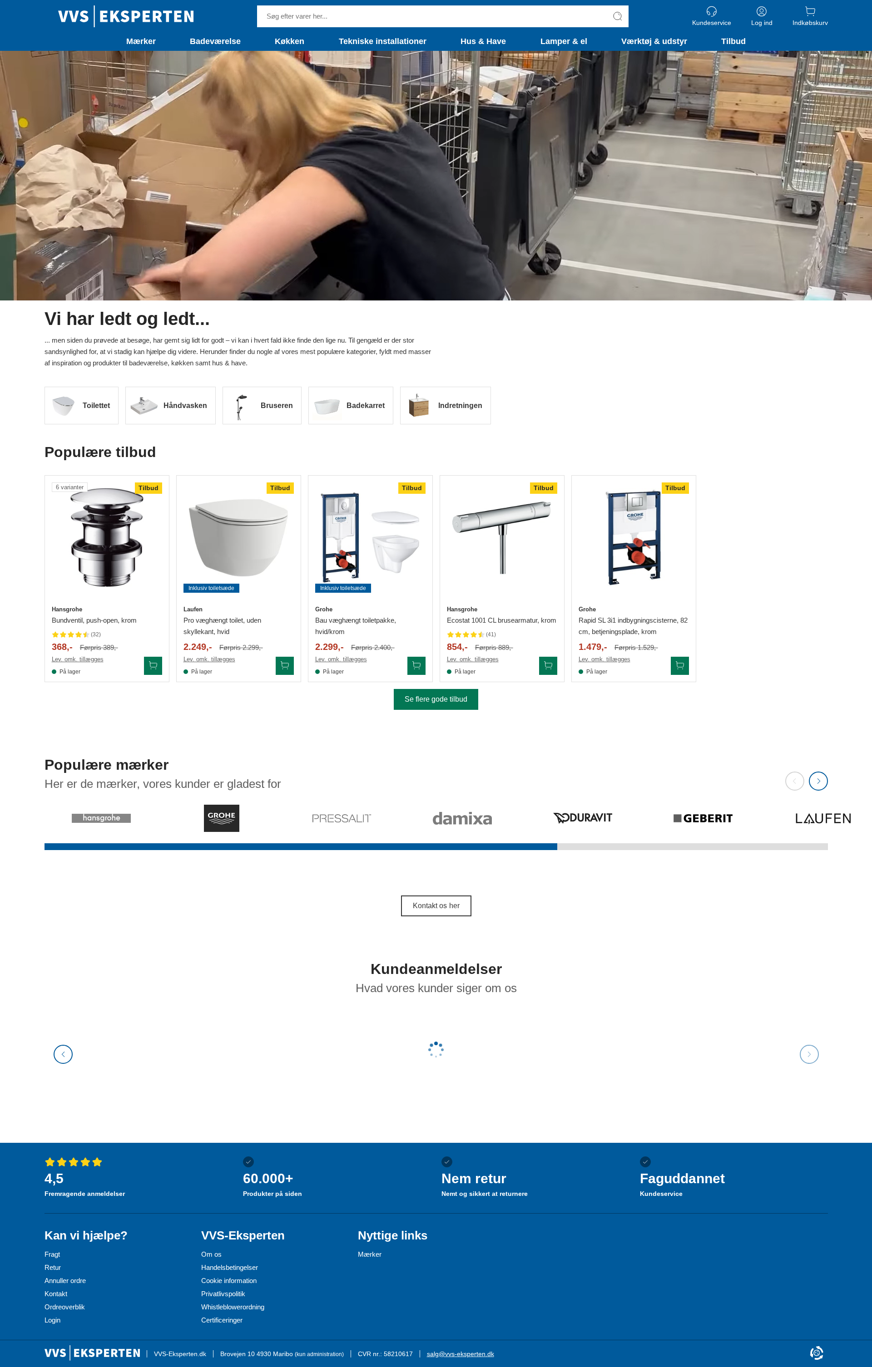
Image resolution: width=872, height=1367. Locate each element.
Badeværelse (215, 41)
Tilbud (733, 41)
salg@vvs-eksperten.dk (460, 1353)
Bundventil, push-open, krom (94, 620)
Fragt (52, 1254)
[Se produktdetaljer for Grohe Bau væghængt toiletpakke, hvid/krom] (370, 538)
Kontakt (56, 1294)
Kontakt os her (436, 906)
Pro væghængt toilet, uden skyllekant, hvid (222, 625)
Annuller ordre (65, 1280)
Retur (53, 1267)
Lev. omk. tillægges (78, 659)
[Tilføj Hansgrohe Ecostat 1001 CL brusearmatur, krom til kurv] (548, 666)
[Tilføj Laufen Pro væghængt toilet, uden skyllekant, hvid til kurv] (285, 666)
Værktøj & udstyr (654, 41)
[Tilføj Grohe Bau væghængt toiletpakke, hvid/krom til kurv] (416, 666)
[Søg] (617, 16)
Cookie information (229, 1280)
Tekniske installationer (382, 41)
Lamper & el (563, 41)
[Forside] (125, 16)
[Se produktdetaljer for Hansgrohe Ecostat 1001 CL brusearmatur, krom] (502, 538)
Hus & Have (483, 41)
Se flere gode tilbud (436, 699)
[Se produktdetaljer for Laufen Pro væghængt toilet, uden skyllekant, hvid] (239, 538)
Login (52, 1320)
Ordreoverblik (65, 1307)
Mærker (141, 41)
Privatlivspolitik (223, 1294)
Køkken (289, 41)
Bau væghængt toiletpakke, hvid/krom (355, 625)
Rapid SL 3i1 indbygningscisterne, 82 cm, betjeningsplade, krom (633, 625)
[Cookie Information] (816, 1353)
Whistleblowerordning (232, 1307)
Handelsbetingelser (229, 1267)
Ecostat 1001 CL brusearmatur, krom (501, 620)
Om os (211, 1254)
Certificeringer (222, 1320)
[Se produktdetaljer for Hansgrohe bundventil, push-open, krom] (107, 538)
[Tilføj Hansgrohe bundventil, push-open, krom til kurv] (153, 666)
